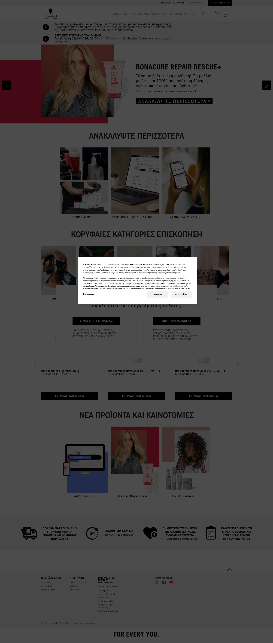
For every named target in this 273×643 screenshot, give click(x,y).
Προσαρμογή (88, 294)
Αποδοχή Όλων (181, 294)
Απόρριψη (158, 294)
